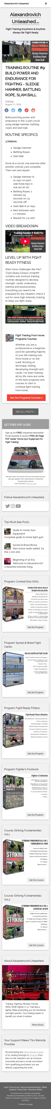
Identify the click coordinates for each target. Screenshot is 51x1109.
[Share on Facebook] (6, 110)
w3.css (30, 1104)
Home (6, 1087)
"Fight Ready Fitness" (17, 272)
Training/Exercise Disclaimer (30, 1087)
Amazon (33, 1055)
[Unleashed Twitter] (7, 507)
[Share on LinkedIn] (20, 110)
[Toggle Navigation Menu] (46, 3)
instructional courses (34, 1052)
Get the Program (35, 627)
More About (38, 1024)
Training (9, 101)
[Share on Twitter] (13, 110)
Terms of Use (14, 1087)
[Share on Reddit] (33, 110)
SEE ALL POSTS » (25, 411)
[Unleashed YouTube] (18, 507)
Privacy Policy (22, 1089)
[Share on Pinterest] (27, 110)
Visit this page (31, 484)
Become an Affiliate (35, 1089)
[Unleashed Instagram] (13, 507)
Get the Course (36, 880)
